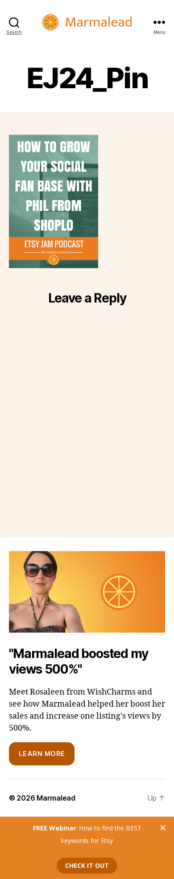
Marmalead (56, 797)
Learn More (42, 753)
